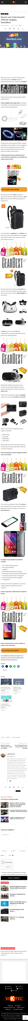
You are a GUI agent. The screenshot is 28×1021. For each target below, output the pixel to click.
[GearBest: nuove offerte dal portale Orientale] (18, 682)
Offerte (6, 13)
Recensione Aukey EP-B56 (17, 909)
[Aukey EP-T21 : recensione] (5, 919)
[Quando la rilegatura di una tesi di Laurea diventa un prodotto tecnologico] (5, 888)
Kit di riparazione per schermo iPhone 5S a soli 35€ (21, 747)
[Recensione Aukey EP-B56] (5, 911)
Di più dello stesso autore (9, 799)
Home (2, 11)
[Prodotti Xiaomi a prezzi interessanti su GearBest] (6, 698)
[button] (25, 2)
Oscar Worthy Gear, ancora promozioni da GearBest (6, 689)
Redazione (10, 1005)
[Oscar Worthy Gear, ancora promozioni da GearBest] (6, 682)
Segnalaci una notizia (9, 1007)
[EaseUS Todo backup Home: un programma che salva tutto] (5, 903)
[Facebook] (8, 781)
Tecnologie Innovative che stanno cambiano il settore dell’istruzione (18, 811)
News (6, 11)
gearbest (8, 737)
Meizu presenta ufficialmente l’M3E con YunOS (6, 747)
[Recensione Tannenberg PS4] (5, 896)
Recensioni (5, 882)
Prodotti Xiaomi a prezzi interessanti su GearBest (6, 705)
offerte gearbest (16, 737)
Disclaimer (17, 1005)
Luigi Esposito (5, 25)
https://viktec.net (10, 756)
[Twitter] (10, 781)
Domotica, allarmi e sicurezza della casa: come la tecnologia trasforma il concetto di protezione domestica (17, 804)
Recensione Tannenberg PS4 (17, 894)
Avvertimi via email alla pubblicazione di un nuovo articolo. (14, 874)
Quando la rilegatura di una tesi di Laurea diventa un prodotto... (18, 887)
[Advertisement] (14, 7)
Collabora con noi (18, 1009)
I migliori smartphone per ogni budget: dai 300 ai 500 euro (17, 818)
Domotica (3, 807)
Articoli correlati (7, 797)
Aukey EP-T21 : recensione (17, 917)
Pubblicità (8, 1009)
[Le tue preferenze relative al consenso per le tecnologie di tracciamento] (25, 1018)
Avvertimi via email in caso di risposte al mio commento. (14, 872)
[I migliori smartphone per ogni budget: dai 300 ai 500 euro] (5, 819)
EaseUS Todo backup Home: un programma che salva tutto (18, 902)
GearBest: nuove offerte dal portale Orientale (17, 689)
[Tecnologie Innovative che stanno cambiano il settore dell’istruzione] (5, 812)
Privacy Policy (20, 1007)
